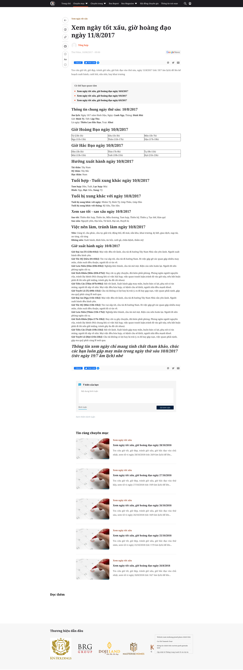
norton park (176, 646)
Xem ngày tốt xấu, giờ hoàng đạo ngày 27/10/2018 (142, 475)
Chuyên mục (78, 3)
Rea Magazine (127, 3)
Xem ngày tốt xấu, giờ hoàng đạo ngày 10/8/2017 (102, 91)
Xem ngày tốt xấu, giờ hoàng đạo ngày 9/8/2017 (102, 95)
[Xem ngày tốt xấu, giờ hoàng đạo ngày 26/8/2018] (92, 569)
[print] (65, 46)
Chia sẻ (78, 63)
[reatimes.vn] (52, 3)
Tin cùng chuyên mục (92, 433)
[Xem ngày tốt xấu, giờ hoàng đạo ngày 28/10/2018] (92, 448)
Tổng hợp (83, 45)
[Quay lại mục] (65, 20)
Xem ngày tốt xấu (79, 18)
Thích (91, 63)
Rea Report (114, 3)
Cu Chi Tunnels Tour (165, 641)
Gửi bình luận (165, 407)
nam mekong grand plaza (173, 637)
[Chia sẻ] (65, 29)
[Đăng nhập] (190, 4)
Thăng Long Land (172, 652)
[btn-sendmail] (178, 62)
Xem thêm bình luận (85, 417)
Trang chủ (66, 3)
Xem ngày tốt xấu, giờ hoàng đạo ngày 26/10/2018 (142, 505)
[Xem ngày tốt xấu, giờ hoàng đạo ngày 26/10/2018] (92, 509)
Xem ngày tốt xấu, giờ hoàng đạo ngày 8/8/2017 (102, 100)
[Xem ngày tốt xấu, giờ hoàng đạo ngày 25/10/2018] (92, 539)
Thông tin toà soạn (169, 3)
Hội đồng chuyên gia (149, 3)
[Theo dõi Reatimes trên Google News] (173, 52)
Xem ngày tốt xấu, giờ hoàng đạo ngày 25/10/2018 (142, 535)
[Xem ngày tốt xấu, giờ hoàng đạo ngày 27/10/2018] (92, 478)
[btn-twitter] (173, 62)
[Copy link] (65, 37)
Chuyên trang (97, 3)
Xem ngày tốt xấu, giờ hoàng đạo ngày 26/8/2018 (141, 565)
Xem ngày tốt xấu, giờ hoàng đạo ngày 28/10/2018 (142, 445)
